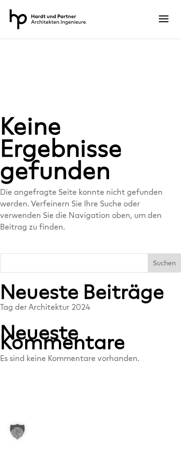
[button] (17, 431)
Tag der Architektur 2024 (45, 307)
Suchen (164, 263)
